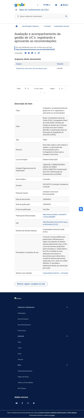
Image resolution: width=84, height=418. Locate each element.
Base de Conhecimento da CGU (34, 10)
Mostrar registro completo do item (31, 284)
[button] (64, 5)
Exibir (19, 88)
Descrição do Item (23, 104)
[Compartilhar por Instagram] (28, 403)
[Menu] (16, 9)
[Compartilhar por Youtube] (17, 403)
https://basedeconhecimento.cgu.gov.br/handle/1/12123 (35, 49)
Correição (47, 26)
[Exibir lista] (28, 88)
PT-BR (46, 5)
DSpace (52, 415)
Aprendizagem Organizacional (31, 26)
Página (52, 88)
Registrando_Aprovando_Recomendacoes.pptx (31, 68)
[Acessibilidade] (56, 5)
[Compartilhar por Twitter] (34, 403)
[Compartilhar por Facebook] (22, 403)
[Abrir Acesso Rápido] (37, 5)
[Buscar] (66, 16)
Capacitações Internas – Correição (63, 26)
